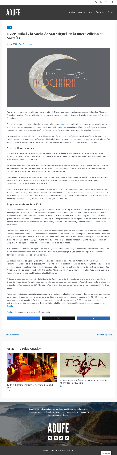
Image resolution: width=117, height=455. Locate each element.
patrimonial (64, 124)
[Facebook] (96, 2)
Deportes (100, 12)
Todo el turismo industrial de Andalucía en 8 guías (30, 386)
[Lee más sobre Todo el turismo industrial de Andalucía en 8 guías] (32, 367)
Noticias (71, 12)
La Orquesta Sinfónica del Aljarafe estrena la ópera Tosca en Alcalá (83, 381)
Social (110, 12)
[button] (113, 2)
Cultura (81, 12)
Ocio (90, 12)
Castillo (10, 306)
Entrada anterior (11, 335)
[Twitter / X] (106, 2)
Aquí (9, 312)
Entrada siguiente (105, 335)
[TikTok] (67, 438)
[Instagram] (101, 2)
